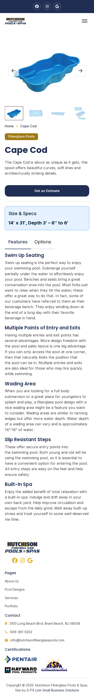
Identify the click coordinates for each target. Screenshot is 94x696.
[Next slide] (80, 71)
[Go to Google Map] (57, 6)
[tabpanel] (47, 387)
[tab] (18, 242)
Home (9, 126)
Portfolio (11, 606)
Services (11, 598)
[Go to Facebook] (37, 6)
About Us (12, 581)
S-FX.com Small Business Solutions (53, 690)
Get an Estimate (47, 191)
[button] (14, 113)
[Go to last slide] (13, 71)
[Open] (84, 21)
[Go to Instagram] (47, 6)
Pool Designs (15, 589)
